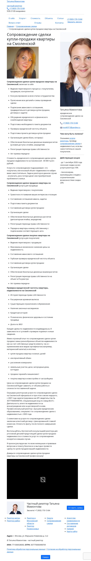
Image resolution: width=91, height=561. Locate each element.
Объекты (49, 18)
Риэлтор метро (13, 518)
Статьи (60, 18)
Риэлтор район (13, 521)
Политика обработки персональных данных (26, 549)
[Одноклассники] (10, 515)
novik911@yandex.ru (71, 127)
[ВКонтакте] (9, 515)
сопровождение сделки (70, 143)
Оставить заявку (75, 508)
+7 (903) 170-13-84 (17, 8)
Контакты (59, 23)
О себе (12, 18)
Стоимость (35, 18)
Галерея (70, 529)
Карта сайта (72, 531)
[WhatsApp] (7, 515)
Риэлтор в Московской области (32, 521)
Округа (50, 518)
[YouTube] (11, 515)
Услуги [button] (22, 18)
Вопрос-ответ (15, 23)
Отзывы (37, 23)
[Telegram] (13, 515)
